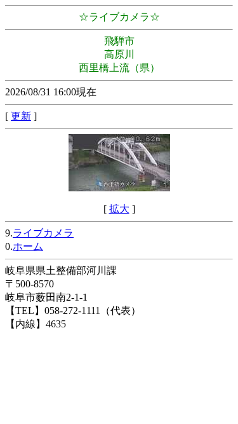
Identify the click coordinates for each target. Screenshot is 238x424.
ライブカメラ (43, 233)
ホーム (28, 246)
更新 (21, 116)
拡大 (119, 208)
